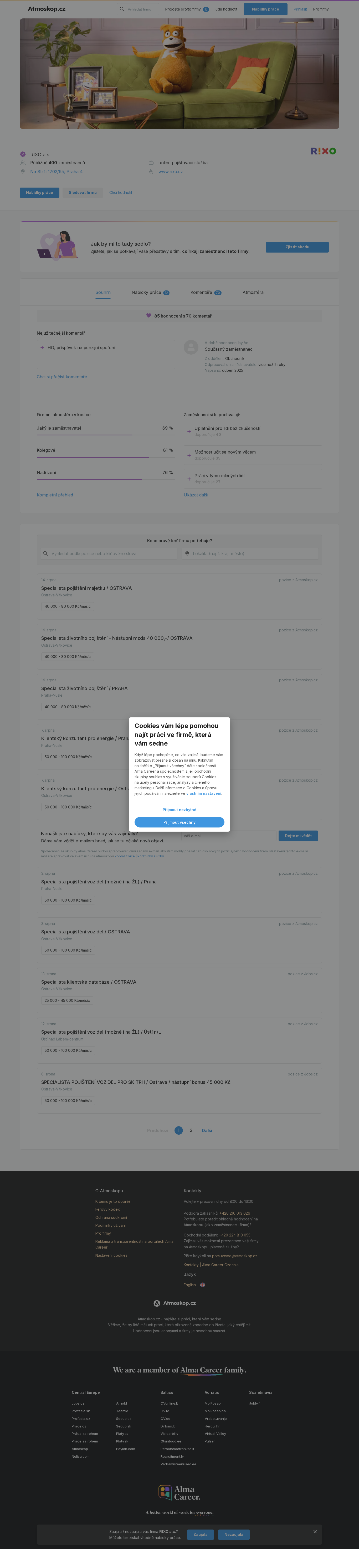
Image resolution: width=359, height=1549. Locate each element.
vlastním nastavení (203, 793)
